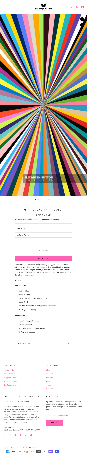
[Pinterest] (15, 435)
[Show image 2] (38, 199)
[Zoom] (82, 19)
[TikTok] (25, 435)
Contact (49, 374)
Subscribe (55, 423)
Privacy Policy (9, 370)
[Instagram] (10, 435)
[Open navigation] (4, 7)
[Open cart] (82, 7)
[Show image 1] (35, 199)
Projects (49, 377)
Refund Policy (9, 374)
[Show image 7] (51, 199)
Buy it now (43, 258)
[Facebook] (5, 435)
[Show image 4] (43, 199)
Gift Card (50, 389)
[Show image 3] (40, 199)
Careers (49, 385)
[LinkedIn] (31, 435)
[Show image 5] (46, 199)
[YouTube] (20, 435)
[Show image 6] (49, 199)
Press (48, 381)
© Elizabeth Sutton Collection (21, 448)
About (48, 370)
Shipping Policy (10, 377)
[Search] (77, 7)
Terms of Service (10, 381)
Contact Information (12, 385)
